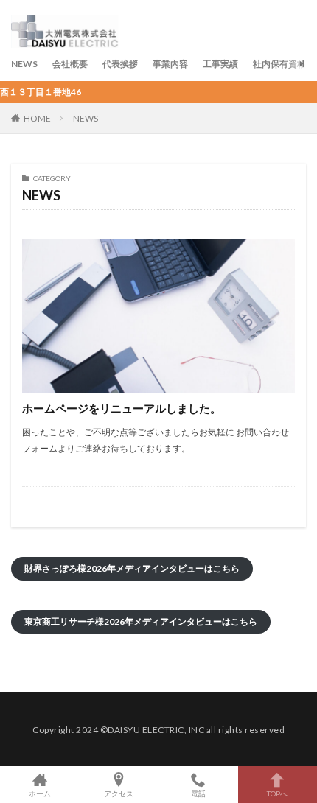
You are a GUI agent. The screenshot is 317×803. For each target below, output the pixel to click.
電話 (198, 793)
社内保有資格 (279, 63)
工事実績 (220, 63)
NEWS (24, 63)
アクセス (118, 793)
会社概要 (70, 63)
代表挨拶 (120, 63)
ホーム (40, 793)
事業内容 (170, 63)
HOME (37, 118)
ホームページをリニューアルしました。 (121, 408)
